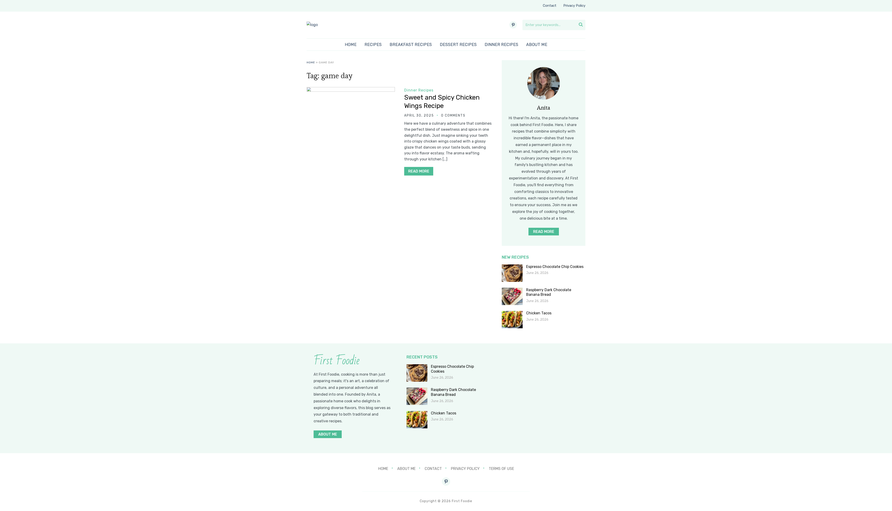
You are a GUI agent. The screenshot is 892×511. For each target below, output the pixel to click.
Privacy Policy (574, 5)
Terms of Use (501, 468)
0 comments (453, 115)
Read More (418, 171)
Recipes (373, 44)
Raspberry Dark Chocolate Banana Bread (548, 292)
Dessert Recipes (458, 44)
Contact (549, 5)
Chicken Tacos (538, 313)
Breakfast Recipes (411, 44)
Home (351, 44)
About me (536, 44)
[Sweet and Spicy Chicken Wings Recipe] (351, 90)
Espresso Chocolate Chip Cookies (555, 266)
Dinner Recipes (501, 44)
